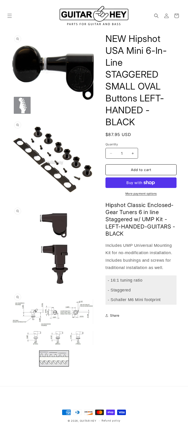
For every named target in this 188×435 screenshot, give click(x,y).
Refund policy (111, 420)
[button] (10, 16)
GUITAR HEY (88, 420)
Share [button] (114, 315)
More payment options (141, 193)
